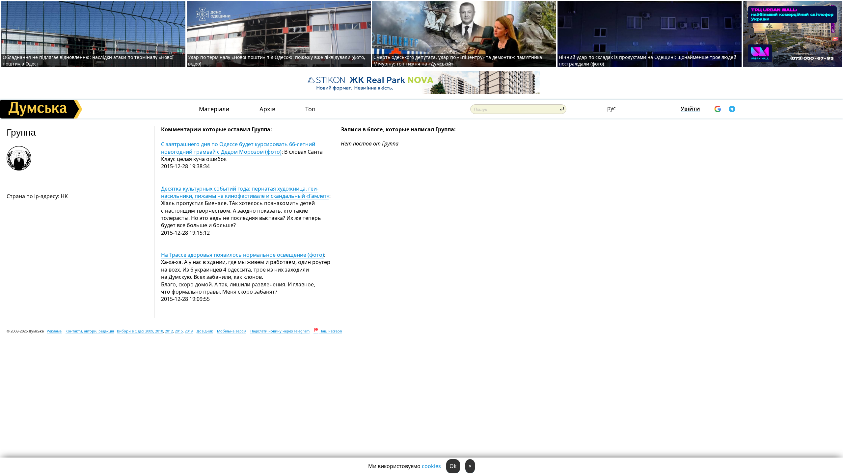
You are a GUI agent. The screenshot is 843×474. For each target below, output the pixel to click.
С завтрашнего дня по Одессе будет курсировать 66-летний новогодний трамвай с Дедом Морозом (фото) (238, 148)
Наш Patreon (330, 331)
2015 (179, 331)
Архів (267, 109)
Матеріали (214, 109)
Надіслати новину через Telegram (280, 331)
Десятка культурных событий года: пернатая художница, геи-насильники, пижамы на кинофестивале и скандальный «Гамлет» (245, 192)
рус (611, 108)
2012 (169, 331)
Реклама (54, 331)
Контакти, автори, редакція (90, 331)
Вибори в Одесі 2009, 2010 (140, 331)
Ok (453, 466)
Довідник (205, 331)
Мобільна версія (231, 331)
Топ (310, 109)
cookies (431, 466)
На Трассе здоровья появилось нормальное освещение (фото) (242, 254)
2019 (189, 331)
